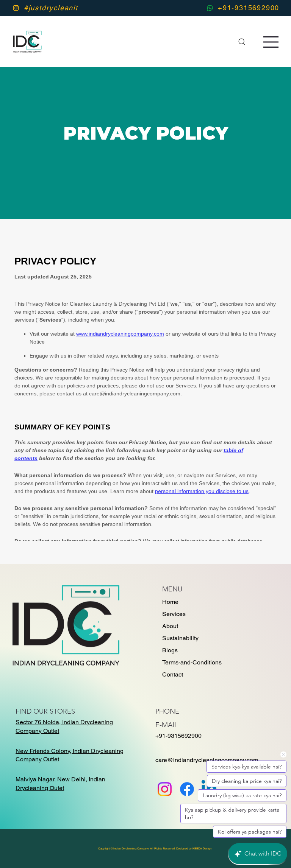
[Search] (242, 42)
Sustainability (180, 638)
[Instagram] (164, 789)
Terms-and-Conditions (192, 662)
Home (170, 601)
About (170, 626)
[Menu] (271, 42)
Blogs (170, 650)
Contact (172, 674)
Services (174, 614)
